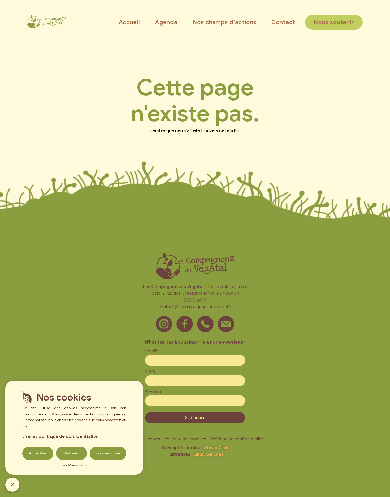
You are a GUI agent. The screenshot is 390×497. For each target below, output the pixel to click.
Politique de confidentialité (236, 439)
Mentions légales (143, 439)
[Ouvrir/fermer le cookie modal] (12, 485)
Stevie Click (216, 447)
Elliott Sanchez (209, 454)
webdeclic (80, 465)
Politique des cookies (185, 439)
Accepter (38, 453)
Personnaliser (108, 453)
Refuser (71, 453)
